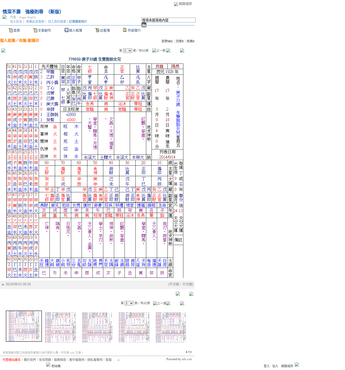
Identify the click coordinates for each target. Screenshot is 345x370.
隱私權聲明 (95, 360)
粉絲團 (56, 366)
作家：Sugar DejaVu (23, 17)
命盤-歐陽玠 (29, 40)
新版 (54, 11)
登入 (267, 366)
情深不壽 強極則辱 (23, 11)
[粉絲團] (48, 364)
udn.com (187, 359)
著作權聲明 (76, 360)
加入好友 (16, 21)
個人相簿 (75, 30)
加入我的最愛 (57, 21)
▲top (188, 351)
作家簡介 (134, 30)
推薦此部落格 (35, 21)
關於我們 (30, 360)
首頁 (16, 30)
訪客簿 (105, 30)
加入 (275, 366)
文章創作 (44, 30)
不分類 (174, 284)
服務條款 (60, 360)
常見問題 (45, 360)
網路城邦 (185, 4)
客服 (109, 360)
